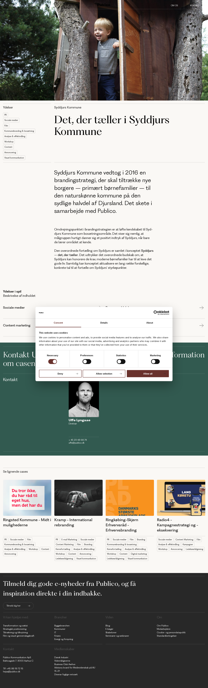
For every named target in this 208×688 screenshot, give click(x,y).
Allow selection (104, 373)
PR (5, 115)
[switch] (87, 361)
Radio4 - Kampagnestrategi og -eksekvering (177, 524)
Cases (51, 5)
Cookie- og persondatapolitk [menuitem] (171, 632)
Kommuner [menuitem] (59, 629)
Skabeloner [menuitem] (111, 632)
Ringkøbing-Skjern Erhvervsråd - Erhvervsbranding (122, 524)
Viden (32, 5)
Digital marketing (139, 554)
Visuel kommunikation (14, 158)
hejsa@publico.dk (11, 671)
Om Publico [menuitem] (163, 625)
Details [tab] (104, 322)
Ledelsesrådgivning (64, 558)
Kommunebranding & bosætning (19, 131)
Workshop (8, 141)
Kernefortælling (63, 549)
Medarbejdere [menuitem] (163, 629)
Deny (60, 373)
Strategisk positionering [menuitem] (14, 629)
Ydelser (13, 5)
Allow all (147, 373)
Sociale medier (11, 120)
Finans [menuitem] (57, 635)
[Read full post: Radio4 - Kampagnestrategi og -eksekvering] (181, 498)
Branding (88, 544)
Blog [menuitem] (108, 625)
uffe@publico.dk (77, 442)
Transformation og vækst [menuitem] (15, 625)
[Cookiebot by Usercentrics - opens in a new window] (156, 312)
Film (6, 125)
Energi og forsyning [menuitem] (63, 639)
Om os (174, 5)
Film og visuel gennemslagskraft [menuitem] (18, 635)
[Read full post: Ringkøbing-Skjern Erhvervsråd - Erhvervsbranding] (130, 498)
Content (8, 147)
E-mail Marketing (69, 539)
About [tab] (149, 322)
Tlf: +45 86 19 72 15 (13, 668)
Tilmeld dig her (13, 605)
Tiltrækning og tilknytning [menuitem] (15, 632)
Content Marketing (65, 544)
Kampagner (188, 544)
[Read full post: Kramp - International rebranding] (78, 498)
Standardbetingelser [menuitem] (167, 635)
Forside (57, 50)
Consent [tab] (58, 322)
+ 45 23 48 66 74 (78, 440)
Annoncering (10, 152)
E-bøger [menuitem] (109, 629)
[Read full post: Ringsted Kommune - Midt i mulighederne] (27, 498)
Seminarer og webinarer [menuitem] (117, 635)
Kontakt (194, 5)
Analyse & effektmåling (14, 136)
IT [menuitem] (55, 632)
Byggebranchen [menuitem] (62, 625)
